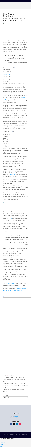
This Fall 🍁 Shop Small (8, 375)
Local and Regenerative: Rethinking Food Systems (14, 383)
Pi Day (10, 218)
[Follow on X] (14, 424)
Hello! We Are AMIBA (10, 283)
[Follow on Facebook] (11, 424)
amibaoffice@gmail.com (17, 418)
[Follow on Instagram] (20, 424)
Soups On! (12, 174)
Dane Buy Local (7, 74)
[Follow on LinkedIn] (17, 424)
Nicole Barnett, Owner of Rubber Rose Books (13, 377)
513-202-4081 (17, 416)
